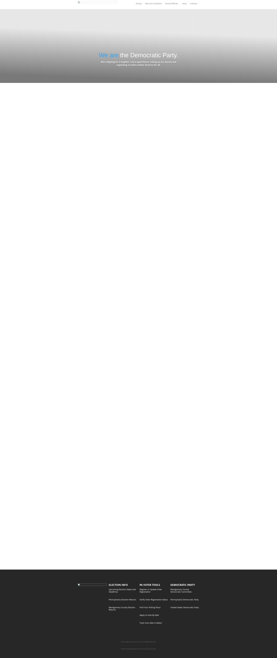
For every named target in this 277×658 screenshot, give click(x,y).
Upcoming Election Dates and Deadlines (122, 590)
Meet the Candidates (153, 3)
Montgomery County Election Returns (122, 608)
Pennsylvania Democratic (181, 599)
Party (196, 599)
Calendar (193, 3)
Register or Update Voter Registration (151, 590)
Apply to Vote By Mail (149, 615)
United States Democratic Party (184, 607)
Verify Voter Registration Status (154, 599)
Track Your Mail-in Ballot (151, 623)
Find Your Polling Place (150, 607)
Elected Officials (171, 3)
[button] (172, 3)
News (184, 3)
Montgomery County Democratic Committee (181, 590)
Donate (139, 3)
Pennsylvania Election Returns (122, 599)
